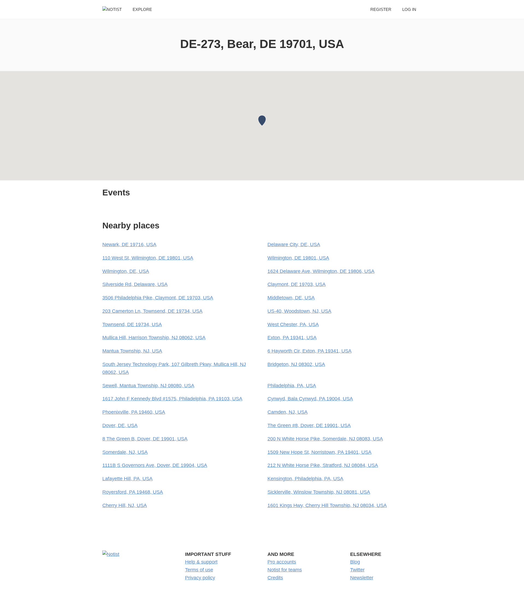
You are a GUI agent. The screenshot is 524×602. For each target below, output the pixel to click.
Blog (355, 562)
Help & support (201, 562)
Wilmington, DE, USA (125, 271)
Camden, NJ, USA (287, 412)
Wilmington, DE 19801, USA (298, 258)
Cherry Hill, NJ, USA (124, 505)
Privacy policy (200, 577)
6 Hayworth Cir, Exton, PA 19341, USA (309, 351)
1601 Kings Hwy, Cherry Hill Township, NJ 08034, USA (327, 505)
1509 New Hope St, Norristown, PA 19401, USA (319, 452)
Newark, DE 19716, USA (129, 244)
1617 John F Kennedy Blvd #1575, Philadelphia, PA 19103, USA (172, 398)
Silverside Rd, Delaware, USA (135, 284)
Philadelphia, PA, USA (291, 385)
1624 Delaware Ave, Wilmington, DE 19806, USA (320, 271)
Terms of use (199, 570)
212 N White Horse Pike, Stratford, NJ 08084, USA (322, 465)
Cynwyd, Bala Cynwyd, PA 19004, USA (310, 398)
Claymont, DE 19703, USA (296, 284)
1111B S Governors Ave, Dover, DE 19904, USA (154, 465)
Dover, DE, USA (120, 425)
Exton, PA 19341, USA (292, 337)
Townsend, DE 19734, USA (132, 324)
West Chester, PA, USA (293, 324)
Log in (409, 9)
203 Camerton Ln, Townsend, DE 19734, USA (152, 311)
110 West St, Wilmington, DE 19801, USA (147, 258)
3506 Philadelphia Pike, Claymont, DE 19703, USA (157, 297)
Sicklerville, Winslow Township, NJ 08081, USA (318, 492)
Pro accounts (281, 562)
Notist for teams (284, 570)
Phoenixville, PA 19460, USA (133, 412)
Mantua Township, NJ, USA (132, 351)
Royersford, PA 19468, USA (132, 492)
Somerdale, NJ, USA (125, 452)
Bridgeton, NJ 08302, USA (296, 364)
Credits (275, 577)
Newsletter (361, 577)
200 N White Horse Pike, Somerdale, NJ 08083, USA (325, 439)
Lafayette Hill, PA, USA (127, 478)
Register (380, 9)
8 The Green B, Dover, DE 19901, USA (144, 439)
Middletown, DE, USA (291, 297)
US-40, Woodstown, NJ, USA (299, 311)
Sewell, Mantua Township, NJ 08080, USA (148, 385)
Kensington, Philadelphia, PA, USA (305, 478)
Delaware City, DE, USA (293, 244)
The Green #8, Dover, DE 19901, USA (309, 425)
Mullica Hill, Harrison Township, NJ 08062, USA (154, 337)
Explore (142, 9)
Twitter (357, 570)
